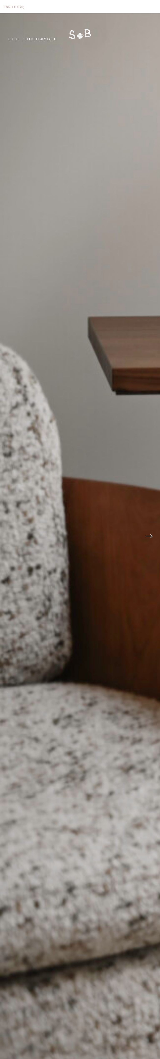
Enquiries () (14, 6)
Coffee (14, 38)
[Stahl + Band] (80, 35)
